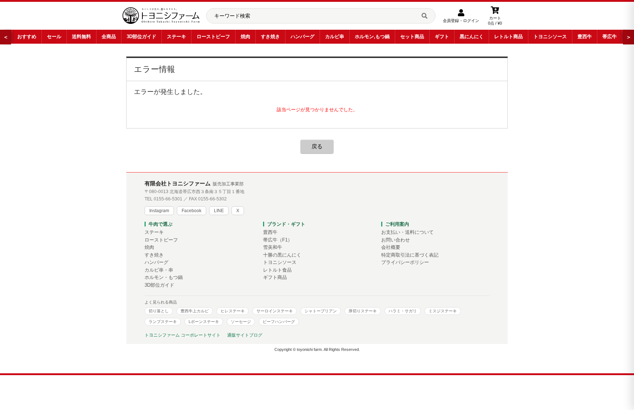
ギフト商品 (275, 277)
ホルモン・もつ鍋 (164, 277)
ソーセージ (241, 321)
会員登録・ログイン (461, 20)
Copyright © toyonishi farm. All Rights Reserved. (317, 349)
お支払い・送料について (407, 232)
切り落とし (159, 311)
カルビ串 (334, 36)
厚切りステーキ (363, 311)
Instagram (159, 210)
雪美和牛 (272, 247)
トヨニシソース (550, 36)
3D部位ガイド (141, 36)
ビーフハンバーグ (279, 321)
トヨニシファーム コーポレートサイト (183, 335)
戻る (317, 146)
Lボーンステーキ (204, 321)
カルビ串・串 (159, 270)
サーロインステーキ (274, 311)
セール (54, 36)
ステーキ (176, 36)
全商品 (109, 36)
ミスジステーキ (443, 311)
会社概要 (390, 247)
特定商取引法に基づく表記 (409, 255)
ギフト (442, 36)
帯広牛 (609, 36)
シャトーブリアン (321, 311)
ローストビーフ (213, 36)
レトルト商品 (508, 36)
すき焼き (270, 36)
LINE (219, 210)
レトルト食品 (277, 270)
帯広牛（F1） (277, 240)
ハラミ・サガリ (403, 311)
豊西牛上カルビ (195, 311)
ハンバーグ (302, 36)
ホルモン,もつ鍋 (372, 36)
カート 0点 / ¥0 (495, 20)
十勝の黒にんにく (282, 255)
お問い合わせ (395, 240)
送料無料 (81, 36)
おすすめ (26, 36)
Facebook (191, 210)
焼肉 (245, 36)
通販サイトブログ (244, 335)
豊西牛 (584, 36)
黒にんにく (472, 36)
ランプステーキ (163, 321)
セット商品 (412, 36)
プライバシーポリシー (405, 262)
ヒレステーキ (233, 311)
